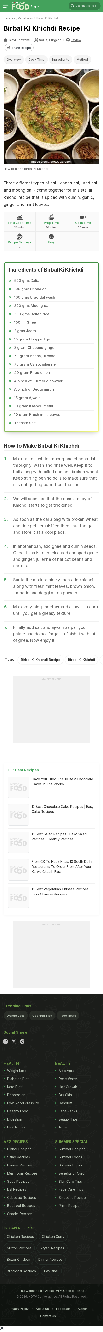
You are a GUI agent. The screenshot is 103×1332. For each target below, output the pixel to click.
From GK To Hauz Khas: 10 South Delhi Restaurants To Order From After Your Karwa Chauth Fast (62, 867)
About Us (42, 1308)
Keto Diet (14, 1087)
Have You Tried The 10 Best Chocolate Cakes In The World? (62, 781)
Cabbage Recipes (21, 1197)
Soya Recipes (18, 1181)
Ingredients (60, 59)
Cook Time (37, 59)
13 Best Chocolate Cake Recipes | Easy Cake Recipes (63, 809)
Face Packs (68, 1111)
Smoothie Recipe (72, 1197)
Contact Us (48, 1316)
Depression (16, 1095)
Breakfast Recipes (21, 1271)
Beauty (63, 1063)
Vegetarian (25, 18)
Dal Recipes (16, 1189)
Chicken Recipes (20, 1236)
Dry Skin (65, 1095)
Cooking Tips (42, 1015)
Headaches (16, 1127)
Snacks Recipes (20, 1214)
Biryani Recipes (52, 1248)
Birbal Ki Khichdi (81, 660)
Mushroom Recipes (22, 1173)
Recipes (9, 18)
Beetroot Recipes (21, 1206)
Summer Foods (70, 1157)
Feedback (63, 1308)
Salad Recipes (18, 1157)
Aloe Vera (66, 1071)
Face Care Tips (71, 1189)
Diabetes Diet (18, 1079)
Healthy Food (17, 1111)
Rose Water (68, 1079)
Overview (14, 59)
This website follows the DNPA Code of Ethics (51, 1291)
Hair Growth (68, 1087)
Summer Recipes (72, 1149)
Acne (63, 1127)
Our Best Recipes (23, 770)
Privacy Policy (19, 1308)
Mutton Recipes (19, 1248)
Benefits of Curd (72, 1173)
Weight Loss (16, 1015)
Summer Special (71, 1141)
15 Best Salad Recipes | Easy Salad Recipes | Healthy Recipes (59, 836)
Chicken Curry (53, 1236)
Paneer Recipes (20, 1165)
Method (82, 59)
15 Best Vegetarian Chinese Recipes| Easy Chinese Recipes (61, 891)
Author (82, 1308)
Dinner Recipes (19, 1149)
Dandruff (65, 1103)
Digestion (14, 1119)
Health (11, 1063)
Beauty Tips (68, 1119)
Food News (68, 1015)
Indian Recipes (18, 1228)
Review (76, 40)
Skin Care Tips (70, 1181)
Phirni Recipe (69, 1206)
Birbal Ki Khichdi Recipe (40, 660)
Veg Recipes (16, 1141)
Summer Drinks (70, 1165)
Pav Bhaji (51, 1271)
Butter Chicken (18, 1259)
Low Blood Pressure (23, 1103)
